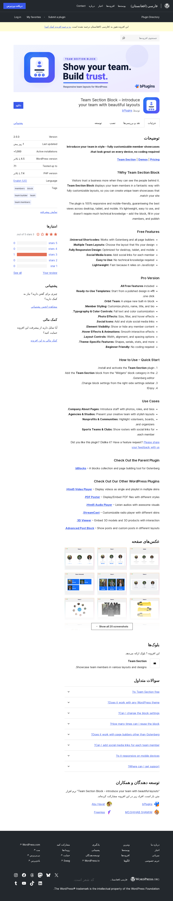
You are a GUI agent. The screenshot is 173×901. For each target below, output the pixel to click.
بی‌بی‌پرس (33, 855)
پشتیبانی (18, 123)
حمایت (65, 855)
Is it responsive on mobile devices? (137, 755)
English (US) (20, 180)
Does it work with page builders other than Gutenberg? (125, 734)
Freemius (99, 812)
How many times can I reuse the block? (134, 723)
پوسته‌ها (126, 850)
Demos (143, 159)
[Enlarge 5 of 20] (122, 577)
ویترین (126, 844)
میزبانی (155, 855)
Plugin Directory (150, 17)
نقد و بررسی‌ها (131, 123)
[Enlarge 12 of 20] (90, 627)
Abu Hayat (98, 804)
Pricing (154, 159)
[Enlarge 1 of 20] (155, 552)
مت (36, 850)
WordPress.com (30, 844)
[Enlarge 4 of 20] (155, 577)
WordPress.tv (91, 860)
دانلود (18, 105)
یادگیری (96, 844)
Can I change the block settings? (138, 713)
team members (22, 202)
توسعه (98, 123)
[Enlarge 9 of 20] (90, 602)
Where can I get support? (143, 766)
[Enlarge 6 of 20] (90, 577)
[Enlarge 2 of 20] (122, 552)
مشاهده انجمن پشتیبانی (44, 306)
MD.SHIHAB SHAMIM (138, 812)
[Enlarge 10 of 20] (155, 627)
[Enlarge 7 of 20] (155, 602)
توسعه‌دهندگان (93, 855)
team (32, 195)
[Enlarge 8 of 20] (122, 602)
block (30, 188)
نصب (112, 123)
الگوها (127, 860)
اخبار (157, 850)
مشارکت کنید (63, 844)
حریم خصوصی (152, 860)
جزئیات (152, 123)
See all (18, 272)
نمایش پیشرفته (48, 212)
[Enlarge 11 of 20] (122, 627)
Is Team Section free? (145, 692)
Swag (65, 860)
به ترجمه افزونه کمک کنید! (57, 26)
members (20, 188)
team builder (21, 195)
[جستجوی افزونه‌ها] (123, 38)
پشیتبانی (96, 850)
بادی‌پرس (34, 860)
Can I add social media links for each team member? (126, 745)
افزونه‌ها (125, 855)
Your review (50, 272)
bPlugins (127, 110)
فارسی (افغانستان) (118, 879)
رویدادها (66, 850)
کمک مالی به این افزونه (44, 340)
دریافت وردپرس (14, 5)
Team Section (126, 159)
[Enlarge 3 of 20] (90, 552)
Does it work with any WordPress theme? (133, 702)
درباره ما (155, 844)
